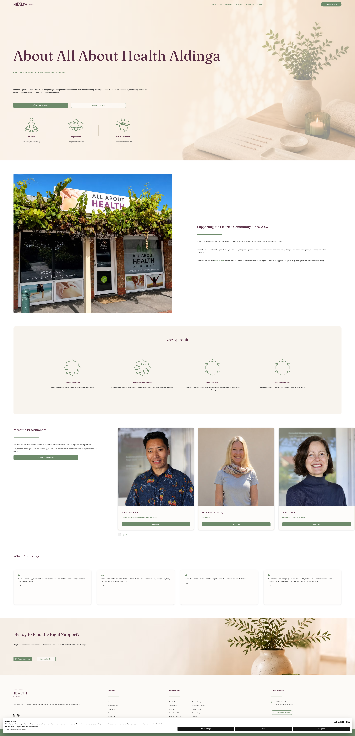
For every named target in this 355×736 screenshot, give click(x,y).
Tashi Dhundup (219, 261)
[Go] (119, 534)
